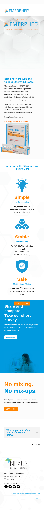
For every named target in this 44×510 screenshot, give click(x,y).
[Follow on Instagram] (14, 486)
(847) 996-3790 (11, 483)
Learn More (11, 409)
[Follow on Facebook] (6, 486)
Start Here (10, 337)
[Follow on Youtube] (18, 486)
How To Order (22, 303)
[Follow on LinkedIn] (10, 486)
